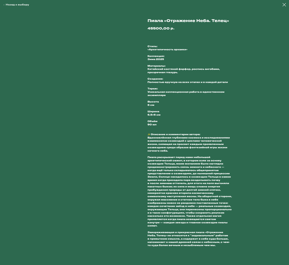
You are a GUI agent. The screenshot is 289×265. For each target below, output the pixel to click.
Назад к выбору (17, 4)
